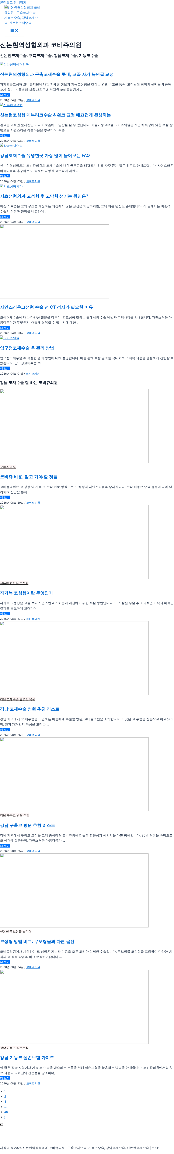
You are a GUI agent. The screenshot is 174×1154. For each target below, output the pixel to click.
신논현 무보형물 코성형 (15, 931)
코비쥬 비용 (8, 467)
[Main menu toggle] (14, 30)
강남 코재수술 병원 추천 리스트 (29, 709)
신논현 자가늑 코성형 (14, 583)
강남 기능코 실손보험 (14, 1048)
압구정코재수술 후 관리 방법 (27, 348)
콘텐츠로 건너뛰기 (13, 2)
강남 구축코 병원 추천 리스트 (27, 825)
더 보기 (5, 95)
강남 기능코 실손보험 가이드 (27, 1057)
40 (6, 1112)
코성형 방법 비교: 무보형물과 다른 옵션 (37, 941)
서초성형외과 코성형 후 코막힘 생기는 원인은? (44, 196)
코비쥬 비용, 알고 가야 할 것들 (29, 477)
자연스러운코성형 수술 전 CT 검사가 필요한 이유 (46, 307)
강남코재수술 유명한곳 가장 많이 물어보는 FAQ (45, 155)
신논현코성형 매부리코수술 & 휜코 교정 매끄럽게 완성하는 (55, 115)
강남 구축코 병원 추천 (14, 815)
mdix (155, 1148)
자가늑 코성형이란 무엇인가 (26, 593)
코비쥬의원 (33, 100)
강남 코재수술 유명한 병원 (17, 699)
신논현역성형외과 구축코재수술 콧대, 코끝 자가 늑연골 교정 (57, 74)
